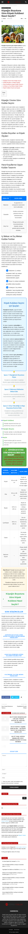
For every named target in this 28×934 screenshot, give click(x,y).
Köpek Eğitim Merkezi (21, 847)
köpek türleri (9, 916)
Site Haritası (16, 929)
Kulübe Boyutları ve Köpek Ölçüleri (11, 82)
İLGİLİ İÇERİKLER (6, 713)
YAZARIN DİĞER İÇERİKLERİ (18, 713)
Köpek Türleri (22, 835)
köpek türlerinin (5, 821)
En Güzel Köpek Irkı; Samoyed (9, 861)
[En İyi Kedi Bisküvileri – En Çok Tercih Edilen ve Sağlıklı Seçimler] (5, 718)
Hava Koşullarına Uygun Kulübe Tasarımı (13, 84)
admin (4, 18)
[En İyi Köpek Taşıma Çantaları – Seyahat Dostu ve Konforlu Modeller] (5, 728)
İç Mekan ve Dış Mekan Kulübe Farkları (12, 86)
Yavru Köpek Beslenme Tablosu (7, 707)
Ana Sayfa (3, 5)
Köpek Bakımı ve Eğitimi (12, 5)
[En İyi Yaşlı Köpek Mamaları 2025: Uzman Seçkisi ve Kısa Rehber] (5, 738)
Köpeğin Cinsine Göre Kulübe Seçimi (12, 80)
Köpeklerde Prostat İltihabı (22, 707)
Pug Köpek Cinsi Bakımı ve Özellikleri (10, 869)
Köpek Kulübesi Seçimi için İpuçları (11, 87)
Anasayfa (11, 929)
